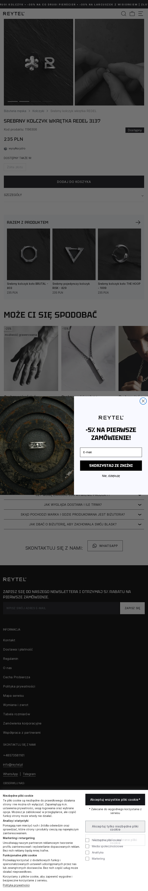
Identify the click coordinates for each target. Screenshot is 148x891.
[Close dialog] (143, 401)
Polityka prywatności (16, 885)
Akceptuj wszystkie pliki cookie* (115, 799)
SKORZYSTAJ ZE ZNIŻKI (111, 465)
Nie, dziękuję (111, 476)
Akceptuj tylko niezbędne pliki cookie (115, 827)
